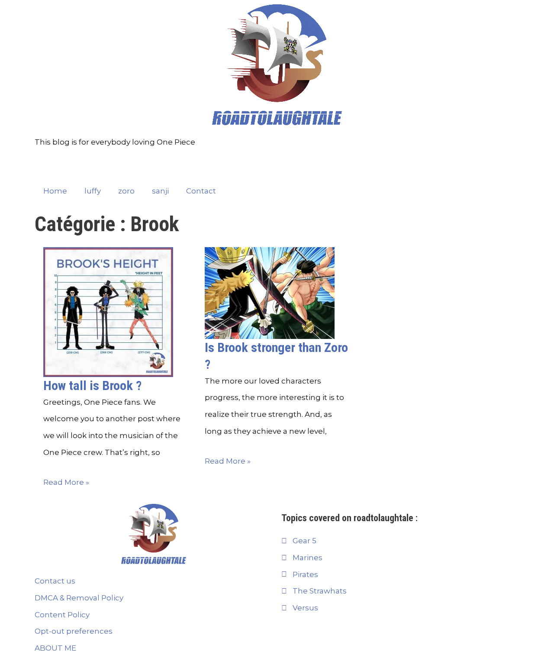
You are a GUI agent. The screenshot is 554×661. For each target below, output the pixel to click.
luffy (92, 191)
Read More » (66, 482)
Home (55, 191)
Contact (201, 191)
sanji (160, 191)
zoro (126, 191)
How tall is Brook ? (92, 385)
